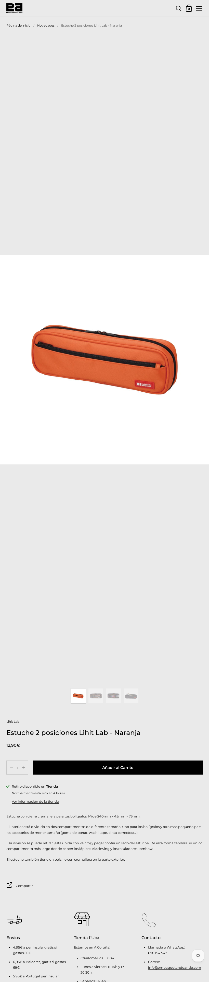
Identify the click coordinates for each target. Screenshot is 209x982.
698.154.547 (157, 953)
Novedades (46, 25)
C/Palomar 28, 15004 (97, 958)
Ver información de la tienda (35, 801)
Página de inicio (18, 25)
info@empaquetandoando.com (174, 967)
